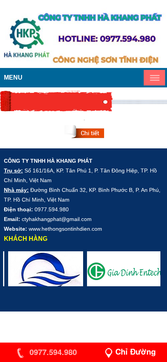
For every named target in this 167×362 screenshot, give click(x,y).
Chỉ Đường (135, 351)
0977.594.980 (52, 351)
